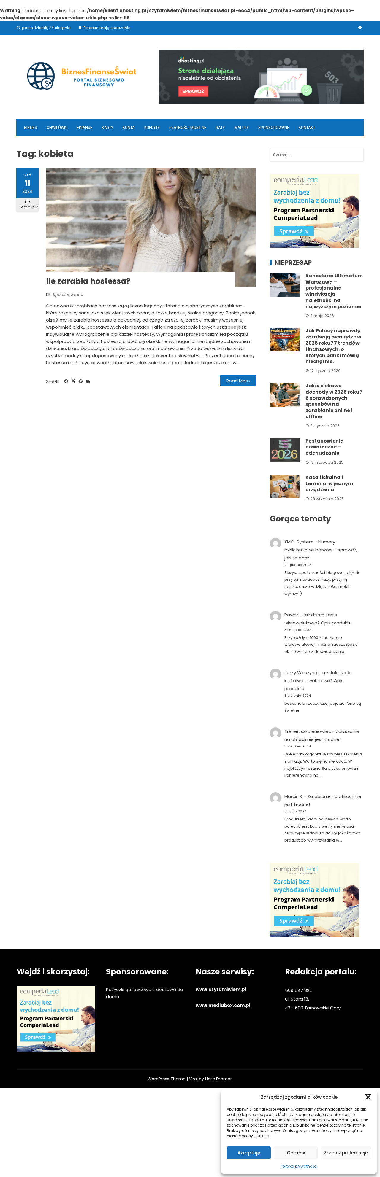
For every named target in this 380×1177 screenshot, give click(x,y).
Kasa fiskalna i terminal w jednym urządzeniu (329, 483)
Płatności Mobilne (187, 127)
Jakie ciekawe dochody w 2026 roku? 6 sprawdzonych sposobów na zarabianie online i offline (333, 401)
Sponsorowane (273, 127)
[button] (368, 1097)
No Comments (29, 204)
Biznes (30, 127)
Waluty (241, 127)
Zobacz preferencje (346, 1153)
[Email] (88, 381)
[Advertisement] (190, 1132)
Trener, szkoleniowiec (307, 731)
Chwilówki (57, 127)
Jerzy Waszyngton (304, 672)
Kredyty (152, 127)
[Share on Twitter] (73, 381)
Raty (220, 127)
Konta (129, 127)
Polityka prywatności (299, 1166)
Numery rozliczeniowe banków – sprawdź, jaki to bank (320, 550)
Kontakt (307, 127)
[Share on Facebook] (66, 381)
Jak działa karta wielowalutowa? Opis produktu (318, 680)
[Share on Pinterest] (81, 381)
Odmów (296, 1153)
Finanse (84, 127)
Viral (193, 1079)
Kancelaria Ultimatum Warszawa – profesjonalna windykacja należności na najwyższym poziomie (334, 291)
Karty (107, 127)
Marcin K (293, 796)
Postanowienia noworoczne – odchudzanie (324, 447)
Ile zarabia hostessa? (88, 281)
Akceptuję (249, 1153)
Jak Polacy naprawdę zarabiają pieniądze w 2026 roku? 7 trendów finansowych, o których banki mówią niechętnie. (333, 346)
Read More (238, 381)
